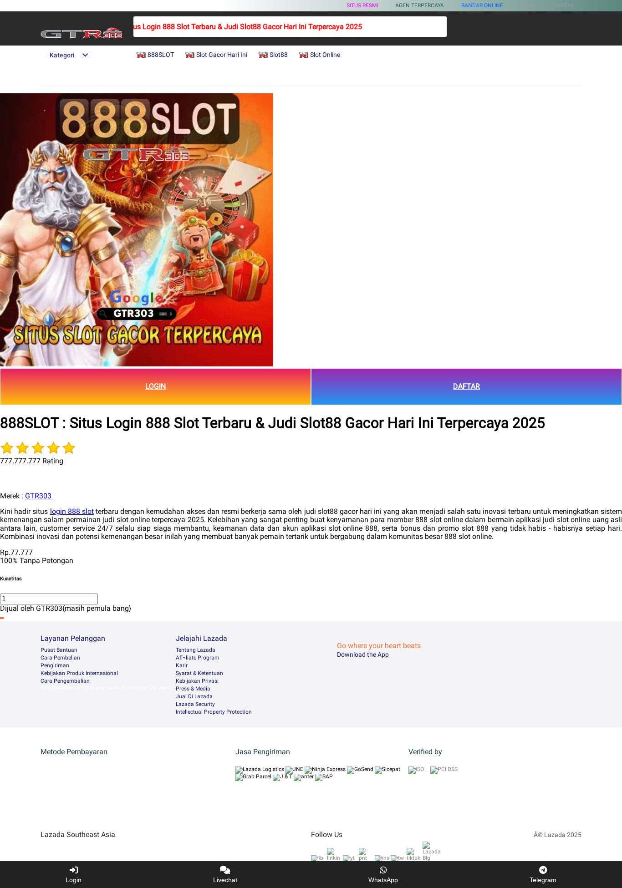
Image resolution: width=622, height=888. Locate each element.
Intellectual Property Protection (214, 712)
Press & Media (193, 688)
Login (74, 879)
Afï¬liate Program (197, 658)
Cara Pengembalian (65, 681)
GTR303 (38, 496)
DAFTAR (466, 386)
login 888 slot (72, 511)
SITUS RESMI (362, 5)
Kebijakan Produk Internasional (79, 673)
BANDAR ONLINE (482, 5)
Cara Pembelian (60, 658)
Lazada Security (195, 704)
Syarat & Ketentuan (199, 673)
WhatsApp (383, 879)
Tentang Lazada (195, 650)
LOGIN (155, 386)
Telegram (543, 879)
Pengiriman (55, 665)
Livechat (225, 879)
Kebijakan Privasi (197, 681)
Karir (182, 665)
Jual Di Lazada (194, 696)
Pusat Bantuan (59, 650)
